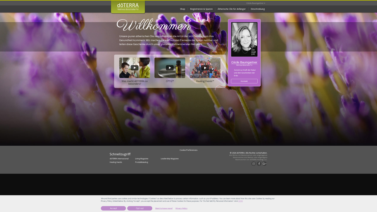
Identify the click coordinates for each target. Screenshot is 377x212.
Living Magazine (141, 158)
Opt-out (140, 208)
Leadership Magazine (170, 158)
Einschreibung (258, 8)
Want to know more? (164, 208)
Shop (182, 8)
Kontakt (244, 81)
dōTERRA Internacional (119, 158)
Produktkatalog (141, 162)
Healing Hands (116, 162)
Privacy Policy (181, 208)
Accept (113, 208)
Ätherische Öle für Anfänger (232, 8)
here (240, 201)
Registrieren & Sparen (201, 8)
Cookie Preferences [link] (188, 150)
